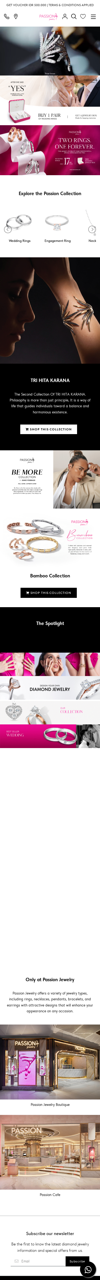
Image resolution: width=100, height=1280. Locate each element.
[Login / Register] (66, 17)
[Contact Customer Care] (8, 17)
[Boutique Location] (17, 17)
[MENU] (93, 17)
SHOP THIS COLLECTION (50, 429)
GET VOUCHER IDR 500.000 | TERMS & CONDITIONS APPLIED (50, 5)
